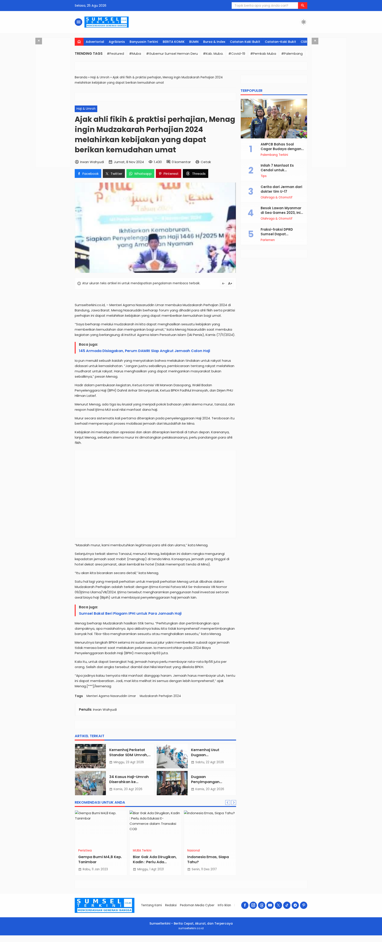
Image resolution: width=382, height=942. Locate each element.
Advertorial (95, 42)
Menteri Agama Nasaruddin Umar (111, 696)
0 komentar (181, 162)
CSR (304, 42)
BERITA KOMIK (174, 42)
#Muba (135, 53)
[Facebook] (244, 905)
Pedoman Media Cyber (197, 905)
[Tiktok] (286, 905)
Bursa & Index (214, 42)
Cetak (206, 162)
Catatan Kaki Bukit (245, 42)
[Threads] (261, 905)
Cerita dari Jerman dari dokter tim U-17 (281, 189)
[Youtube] (270, 905)
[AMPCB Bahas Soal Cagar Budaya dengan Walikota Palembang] (274, 118)
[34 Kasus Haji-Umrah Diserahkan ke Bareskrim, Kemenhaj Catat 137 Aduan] (90, 783)
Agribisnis (117, 42)
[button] (302, 5)
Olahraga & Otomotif (276, 197)
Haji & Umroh (86, 109)
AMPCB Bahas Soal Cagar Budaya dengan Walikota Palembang (281, 149)
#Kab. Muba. (213, 53)
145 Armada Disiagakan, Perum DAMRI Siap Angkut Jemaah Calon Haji (144, 350)
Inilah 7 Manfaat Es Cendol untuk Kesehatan (277, 170)
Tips (264, 176)
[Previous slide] (227, 802)
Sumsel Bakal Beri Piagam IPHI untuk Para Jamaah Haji (130, 613)
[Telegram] (295, 905)
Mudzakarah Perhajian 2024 (160, 696)
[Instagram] (253, 905)
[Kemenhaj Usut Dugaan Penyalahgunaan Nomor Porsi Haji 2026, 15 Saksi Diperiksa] (172, 756)
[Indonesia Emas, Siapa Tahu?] (78, 828)
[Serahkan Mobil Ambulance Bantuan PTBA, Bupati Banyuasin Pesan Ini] (187, 828)
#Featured (115, 53)
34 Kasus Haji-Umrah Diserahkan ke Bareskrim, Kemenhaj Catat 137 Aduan (129, 784)
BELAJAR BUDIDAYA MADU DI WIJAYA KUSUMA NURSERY (128, 862)
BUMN (194, 42)
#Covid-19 (236, 53)
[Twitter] (278, 905)
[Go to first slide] (233, 802)
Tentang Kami (151, 905)
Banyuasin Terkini (144, 42)
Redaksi (171, 905)
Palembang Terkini (274, 154)
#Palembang (292, 53)
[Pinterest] (303, 905)
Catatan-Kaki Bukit (280, 42)
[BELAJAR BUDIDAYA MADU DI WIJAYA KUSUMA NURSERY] (133, 828)
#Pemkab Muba (263, 53)
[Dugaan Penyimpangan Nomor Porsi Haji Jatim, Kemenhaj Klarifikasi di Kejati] (172, 783)
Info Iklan (224, 905)
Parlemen (268, 239)
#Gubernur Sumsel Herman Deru (172, 53)
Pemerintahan (175, 850)
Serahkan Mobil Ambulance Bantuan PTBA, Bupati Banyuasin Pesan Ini (187, 864)
